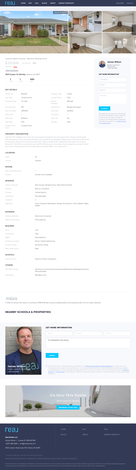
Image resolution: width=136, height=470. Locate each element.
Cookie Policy (31, 458)
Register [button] (120, 3)
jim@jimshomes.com (28, 444)
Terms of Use (122, 121)
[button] (10, 3)
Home (23, 3)
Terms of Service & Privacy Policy (15, 458)
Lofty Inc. (16, 455)
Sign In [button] (130, 3)
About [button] (53, 3)
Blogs (44, 3)
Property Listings (56, 458)
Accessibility (73, 458)
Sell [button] (37, 3)
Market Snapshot (66, 3)
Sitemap (65, 458)
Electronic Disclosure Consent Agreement (99, 366)
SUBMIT (52, 355)
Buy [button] (30, 3)
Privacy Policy (106, 123)
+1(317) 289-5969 (112, 68)
